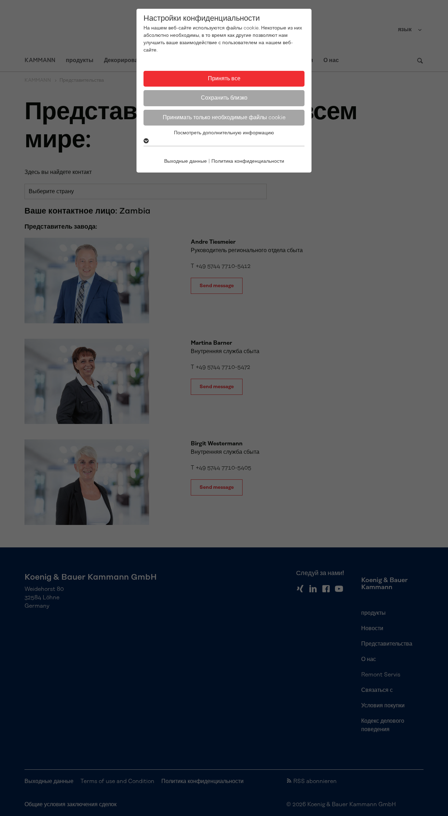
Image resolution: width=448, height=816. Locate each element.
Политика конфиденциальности (247, 161)
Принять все (224, 78)
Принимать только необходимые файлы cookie (224, 117)
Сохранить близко (224, 98)
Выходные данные (185, 161)
